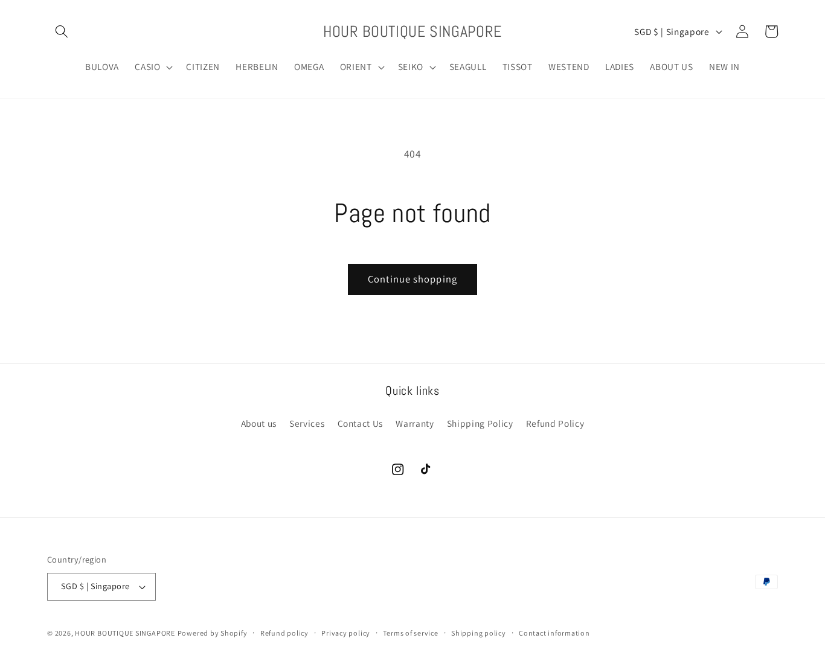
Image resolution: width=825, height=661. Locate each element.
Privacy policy (345, 632)
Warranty (415, 423)
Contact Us (361, 423)
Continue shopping (412, 279)
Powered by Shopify (213, 632)
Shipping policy (478, 632)
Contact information (554, 632)
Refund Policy (555, 423)
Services (306, 423)
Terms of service (410, 632)
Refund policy (284, 632)
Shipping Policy (480, 423)
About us (259, 423)
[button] (61, 31)
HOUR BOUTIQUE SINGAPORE (125, 632)
